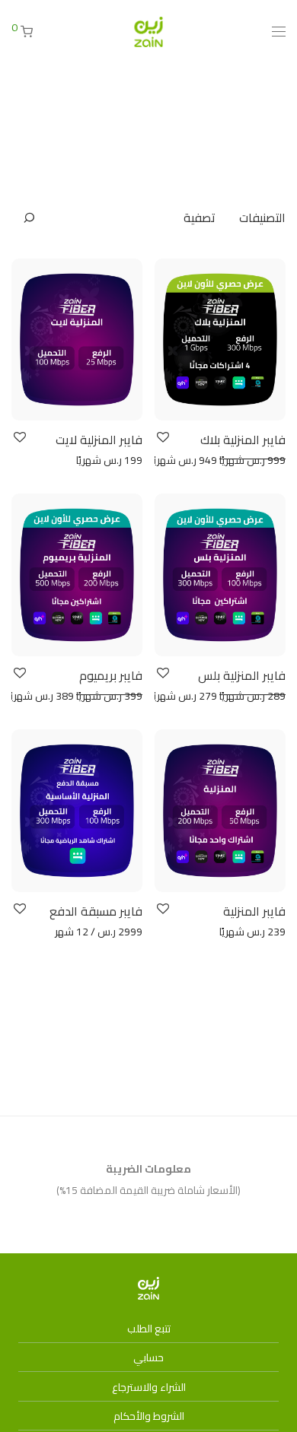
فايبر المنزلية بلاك (243, 439)
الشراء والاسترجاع (149, 1387)
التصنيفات (262, 217)
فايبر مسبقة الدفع (96, 911)
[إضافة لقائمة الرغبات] (162, 437)
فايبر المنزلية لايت (99, 439)
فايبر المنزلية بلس (242, 675)
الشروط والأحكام (148, 1416)
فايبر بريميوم (110, 675)
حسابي (148, 1357)
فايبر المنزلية (254, 911)
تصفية (200, 217)
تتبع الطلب (149, 1328)
